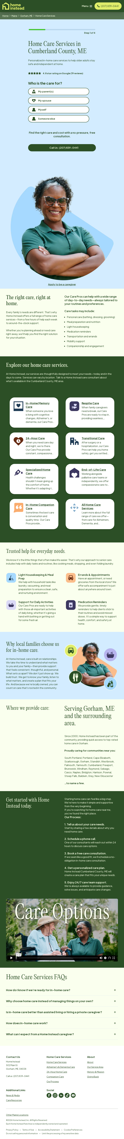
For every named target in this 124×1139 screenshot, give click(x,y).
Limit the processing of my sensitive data (60, 1133)
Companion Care (55, 1076)
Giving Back (93, 1076)
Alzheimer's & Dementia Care (61, 1067)
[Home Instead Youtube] (73, 1095)
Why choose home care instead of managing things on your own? (49, 1001)
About (90, 1062)
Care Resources (14, 1100)
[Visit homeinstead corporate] (13, 6)
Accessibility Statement (49, 1130)
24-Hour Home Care (57, 1071)
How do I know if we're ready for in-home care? (38, 990)
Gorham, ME (26, 15)
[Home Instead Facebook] (49, 1095)
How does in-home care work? (27, 1023)
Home (5, 15)
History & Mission (95, 1071)
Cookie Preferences (73, 1130)
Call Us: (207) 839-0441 (63, 147)
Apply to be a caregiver (62, 284)
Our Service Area (95, 1067)
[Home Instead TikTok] (67, 1095)
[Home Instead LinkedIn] (61, 1095)
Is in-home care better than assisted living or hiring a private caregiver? (54, 1012)
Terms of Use (28, 1130)
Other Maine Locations (17, 1114)
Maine (14, 15)
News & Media (13, 1095)
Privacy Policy (12, 1130)
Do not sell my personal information (22, 1133)
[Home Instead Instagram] (55, 1095)
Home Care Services (57, 1062)
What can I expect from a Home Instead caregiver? (40, 1034)
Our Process (53, 1081)
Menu (85, 6)
